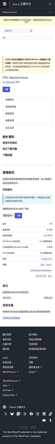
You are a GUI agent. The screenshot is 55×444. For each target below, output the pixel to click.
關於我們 (7, 334)
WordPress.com (12, 380)
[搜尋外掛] (31, 30)
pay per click (41, 276)
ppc (49, 276)
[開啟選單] (50, 4)
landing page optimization (41, 270)
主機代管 (7, 344)
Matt (6, 385)
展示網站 (33, 334)
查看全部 (48, 297)
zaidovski (10, 82)
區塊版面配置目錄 (37, 349)
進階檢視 (9, 120)
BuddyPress (10, 395)
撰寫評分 (7, 297)
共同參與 (33, 357)
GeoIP (48, 265)
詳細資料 (9, 99)
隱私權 (6, 349)
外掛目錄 (33, 344)
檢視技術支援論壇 (11, 317)
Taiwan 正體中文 (17, 407)
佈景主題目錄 (35, 339)
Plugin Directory (10, 12)
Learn (5, 357)
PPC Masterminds (15, 77)
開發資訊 (9, 113)
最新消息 (7, 339)
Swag (33, 372)
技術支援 (9, 127)
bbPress (8, 390)
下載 (6, 89)
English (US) (47, 259)
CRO (42, 265)
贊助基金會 (35, 367)
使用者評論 (10, 106)
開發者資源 (8, 367)
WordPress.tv (11, 372)
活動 (31, 362)
